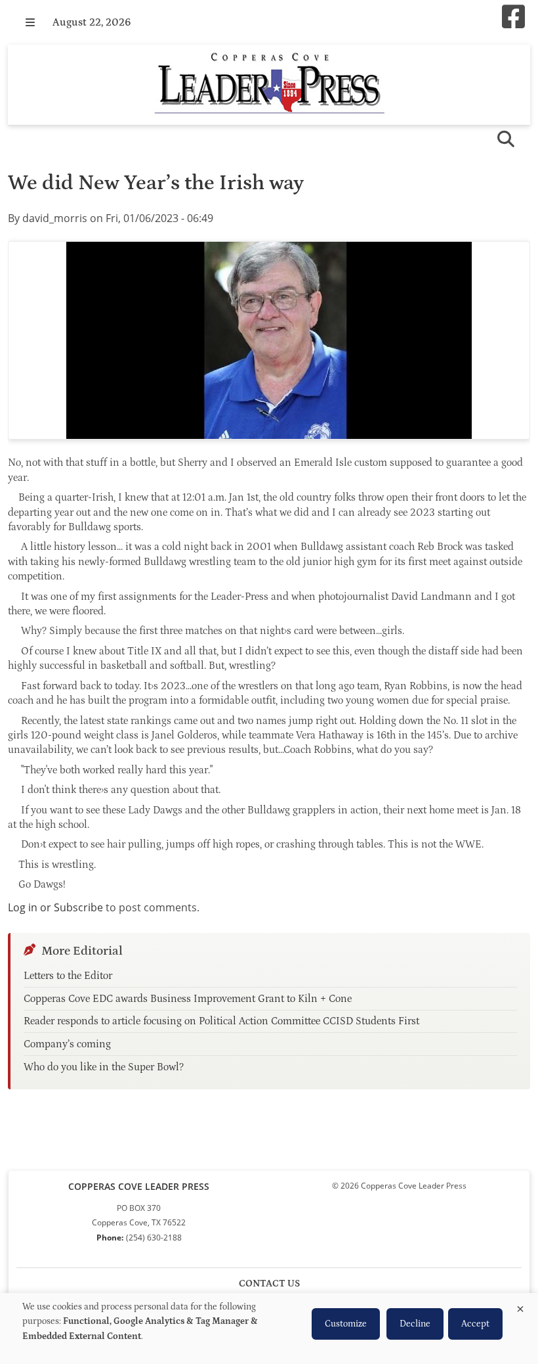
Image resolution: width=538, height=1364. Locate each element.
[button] (30, 22)
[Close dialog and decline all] (520, 1306)
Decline (415, 1324)
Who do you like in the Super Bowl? (104, 1067)
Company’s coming (67, 1044)
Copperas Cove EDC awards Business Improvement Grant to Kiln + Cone (188, 999)
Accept (475, 1324)
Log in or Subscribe (55, 907)
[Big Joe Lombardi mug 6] (269, 340)
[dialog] (269, 1328)
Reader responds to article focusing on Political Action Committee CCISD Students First (221, 1021)
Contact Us (269, 1283)
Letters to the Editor (68, 976)
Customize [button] (346, 1324)
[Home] (269, 85)
